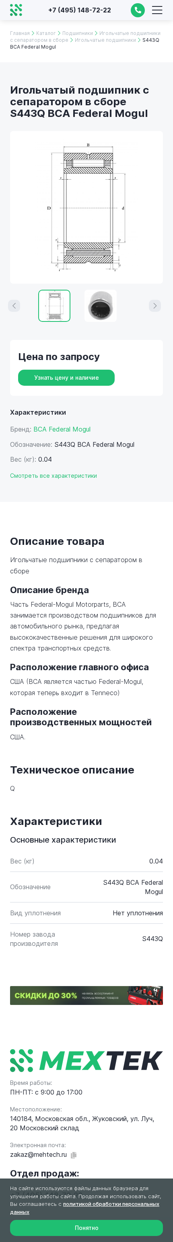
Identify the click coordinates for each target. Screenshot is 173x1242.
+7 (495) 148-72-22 (79, 10)
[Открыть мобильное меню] (157, 10)
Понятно (87, 1227)
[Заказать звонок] (138, 10)
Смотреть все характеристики (53, 475)
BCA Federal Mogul (62, 429)
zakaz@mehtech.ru (38, 1154)
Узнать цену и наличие (66, 377)
